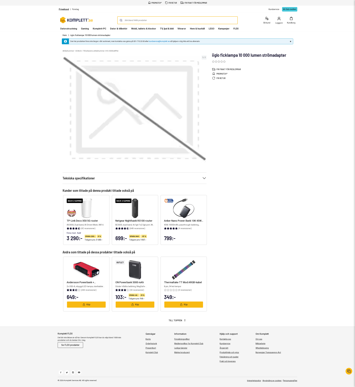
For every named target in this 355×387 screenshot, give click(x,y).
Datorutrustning (68, 28)
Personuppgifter (290, 381)
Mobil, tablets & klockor (143, 28)
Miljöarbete (260, 343)
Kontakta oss (225, 339)
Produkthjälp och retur (229, 352)
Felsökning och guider (229, 357)
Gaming (85, 28)
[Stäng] (290, 41)
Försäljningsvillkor (182, 339)
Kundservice (225, 343)
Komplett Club (152, 352)
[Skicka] (121, 20)
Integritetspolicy (254, 381)
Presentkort (151, 348)
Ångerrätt (224, 348)
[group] (134, 109)
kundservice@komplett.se (159, 41)
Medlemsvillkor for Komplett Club (188, 343)
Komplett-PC (99, 28)
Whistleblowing (262, 348)
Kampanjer (224, 28)
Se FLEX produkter (70, 345)
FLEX (236, 28)
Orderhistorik (151, 343)
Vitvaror (182, 28)
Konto (148, 339)
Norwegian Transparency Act (268, 352)
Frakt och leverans (228, 361)
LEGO (211, 28)
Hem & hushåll (197, 28)
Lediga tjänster (180, 348)
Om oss (259, 339)
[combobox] (177, 20)
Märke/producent (182, 352)
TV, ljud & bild (167, 28)
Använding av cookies (272, 381)
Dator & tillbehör (118, 28)
